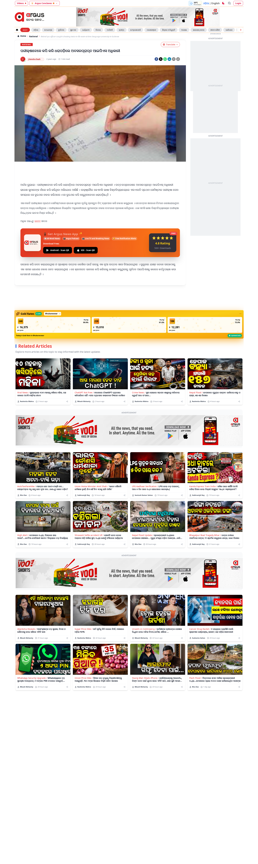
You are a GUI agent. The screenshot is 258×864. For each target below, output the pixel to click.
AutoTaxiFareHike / (26, 486)
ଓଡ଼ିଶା (35, 30)
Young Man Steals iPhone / (145, 678)
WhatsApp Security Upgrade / (32, 678)
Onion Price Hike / (84, 678)
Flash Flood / (195, 678)
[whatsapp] (165, 59)
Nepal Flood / (196, 392)
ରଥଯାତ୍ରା (48, 30)
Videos (20, 3)
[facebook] (156, 59)
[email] (174, 59)
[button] (53, 325)
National (33, 36)
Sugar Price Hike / (83, 629)
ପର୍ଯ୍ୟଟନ (86, 30)
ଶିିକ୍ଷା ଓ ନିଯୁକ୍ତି (168, 30)
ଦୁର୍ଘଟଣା (61, 30)
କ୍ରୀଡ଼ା (121, 30)
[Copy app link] (178, 59)
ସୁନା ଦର (73, 30)
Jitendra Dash (34, 59)
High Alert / (23, 535)
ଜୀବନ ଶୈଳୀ (215, 30)
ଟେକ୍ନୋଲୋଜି (135, 30)
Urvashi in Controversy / (144, 629)
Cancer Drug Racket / (200, 629)
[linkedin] (169, 59)
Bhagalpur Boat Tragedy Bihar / (205, 535)
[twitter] (161, 59)
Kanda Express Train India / (203, 486)
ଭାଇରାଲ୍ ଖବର (198, 30)
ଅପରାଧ (184, 30)
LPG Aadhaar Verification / (145, 486)
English (215, 3)
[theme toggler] (223, 3)
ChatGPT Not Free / (84, 392)
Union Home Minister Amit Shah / (91, 486)
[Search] (229, 3)
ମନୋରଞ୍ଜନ (151, 30)
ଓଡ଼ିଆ (206, 3)
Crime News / (138, 392)
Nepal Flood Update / (142, 535)
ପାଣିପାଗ (229, 30)
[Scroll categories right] (240, 30)
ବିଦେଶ (98, 30)
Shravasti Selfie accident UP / (89, 535)
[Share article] (67, 401)
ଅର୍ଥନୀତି (110, 30)
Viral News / (23, 392)
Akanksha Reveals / (26, 629)
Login (238, 3)
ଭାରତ (25, 30)
